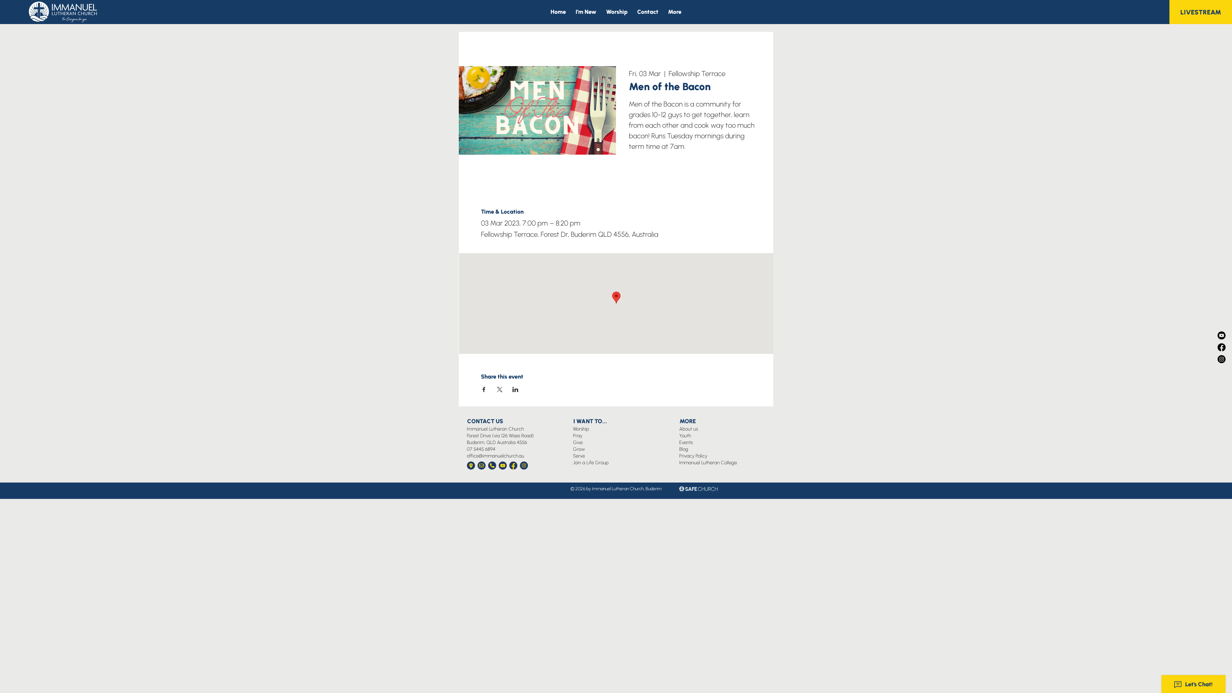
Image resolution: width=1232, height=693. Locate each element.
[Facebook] (1222, 347)
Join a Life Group (591, 463)
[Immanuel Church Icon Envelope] (481, 465)
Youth (685, 436)
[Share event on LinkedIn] (515, 389)
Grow (579, 449)
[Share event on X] (500, 389)
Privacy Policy (693, 456)
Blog (683, 449)
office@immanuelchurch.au (495, 456)
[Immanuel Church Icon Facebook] (513, 465)
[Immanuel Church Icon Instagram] (524, 465)
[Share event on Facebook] (484, 389)
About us (688, 429)
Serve (579, 456)
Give (578, 442)
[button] (674, 12)
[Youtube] (1222, 335)
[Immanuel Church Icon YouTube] (503, 465)
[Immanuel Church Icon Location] (471, 465)
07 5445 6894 (481, 449)
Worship (581, 429)
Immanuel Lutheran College (708, 463)
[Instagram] (1222, 359)
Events (686, 442)
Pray (577, 436)
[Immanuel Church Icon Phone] (492, 465)
